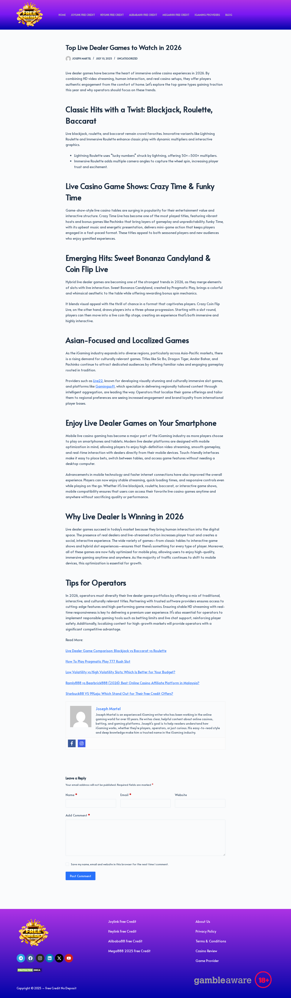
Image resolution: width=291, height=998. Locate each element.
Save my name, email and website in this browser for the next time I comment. (120, 864)
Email (125, 794)
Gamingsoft (105, 386)
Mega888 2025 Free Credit (129, 950)
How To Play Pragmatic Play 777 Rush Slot (98, 661)
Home (62, 14)
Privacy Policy (206, 931)
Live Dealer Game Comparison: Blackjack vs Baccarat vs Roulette (116, 650)
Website (181, 794)
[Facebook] (72, 743)
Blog (228, 14)
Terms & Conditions (211, 941)
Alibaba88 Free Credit (143, 14)
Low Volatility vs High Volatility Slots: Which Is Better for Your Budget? (120, 671)
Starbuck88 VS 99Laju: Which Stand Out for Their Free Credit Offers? (119, 693)
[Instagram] (81, 743)
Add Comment (78, 815)
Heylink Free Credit (112, 14)
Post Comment (80, 876)
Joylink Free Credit (83, 14)
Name (71, 794)
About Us (203, 921)
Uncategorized (127, 58)
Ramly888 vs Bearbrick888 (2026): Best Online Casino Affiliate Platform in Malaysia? (132, 682)
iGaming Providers (207, 14)
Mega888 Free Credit (176, 14)
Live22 (98, 380)
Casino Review (206, 950)
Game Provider (207, 960)
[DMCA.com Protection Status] (29, 969)
